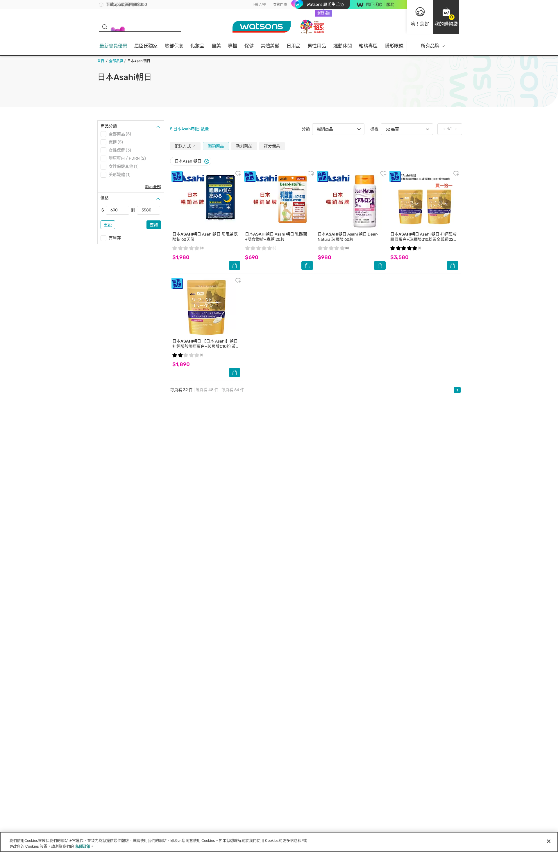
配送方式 (183, 146)
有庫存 (115, 238)
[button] (446, 17)
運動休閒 (342, 46)
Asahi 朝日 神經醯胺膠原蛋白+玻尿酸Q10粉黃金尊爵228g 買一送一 (424, 239)
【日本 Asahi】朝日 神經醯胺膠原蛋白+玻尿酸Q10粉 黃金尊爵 (206, 346)
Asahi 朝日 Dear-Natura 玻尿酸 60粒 (348, 237)
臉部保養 (174, 46)
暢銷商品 (216, 145)
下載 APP (258, 5)
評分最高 (272, 145)
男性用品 (316, 46)
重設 (108, 224)
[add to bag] (234, 265)
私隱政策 (82, 846)
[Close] (206, 161)
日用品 (294, 46)
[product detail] (206, 200)
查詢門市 (280, 5)
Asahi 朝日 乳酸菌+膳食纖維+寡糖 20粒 (276, 237)
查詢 (154, 224)
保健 (249, 46)
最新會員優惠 (113, 46)
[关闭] (548, 841)
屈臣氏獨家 (146, 46)
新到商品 (244, 145)
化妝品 (197, 46)
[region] (279, 842)
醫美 (216, 46)
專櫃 (232, 46)
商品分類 (109, 126)
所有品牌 (430, 46)
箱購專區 (368, 46)
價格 (105, 197)
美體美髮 (270, 46)
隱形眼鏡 (394, 46)
